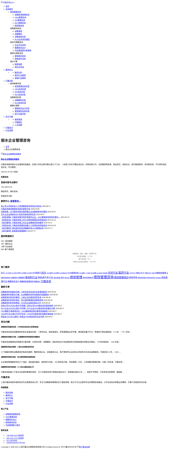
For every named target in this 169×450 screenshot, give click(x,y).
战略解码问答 (20, 100)
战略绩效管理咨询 (22, 15)
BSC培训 (14, 273)
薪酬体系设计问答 (22, 108)
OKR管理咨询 (20, 17)
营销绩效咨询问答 (22, 111)
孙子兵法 (132, 273)
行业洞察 (9, 130)
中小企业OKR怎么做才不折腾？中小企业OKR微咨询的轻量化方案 (28, 308)
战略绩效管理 (160, 273)
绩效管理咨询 (15, 12)
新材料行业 (31, 277)
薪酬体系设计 (20, 48)
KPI (19, 273)
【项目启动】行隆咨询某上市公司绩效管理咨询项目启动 (24, 220)
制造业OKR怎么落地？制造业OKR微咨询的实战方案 (22, 317)
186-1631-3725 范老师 (15, 438)
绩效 (62, 278)
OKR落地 (82, 273)
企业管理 (99, 273)
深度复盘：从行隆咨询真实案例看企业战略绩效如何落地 (24, 212)
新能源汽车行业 (45, 277)
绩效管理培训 (121, 277)
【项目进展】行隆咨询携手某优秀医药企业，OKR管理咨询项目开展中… (30, 217)
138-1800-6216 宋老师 (15, 435)
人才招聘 (18, 125)
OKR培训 (56, 273)
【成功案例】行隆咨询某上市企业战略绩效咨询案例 (22, 223)
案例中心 (9, 395)
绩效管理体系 (88, 278)
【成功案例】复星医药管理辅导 (14, 231)
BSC (3, 273)
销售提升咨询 (20, 59)
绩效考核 (133, 277)
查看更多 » (15, 201)
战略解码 (18, 34)
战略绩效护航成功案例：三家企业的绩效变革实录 (21, 297)
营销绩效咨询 (20, 56)
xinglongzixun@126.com (15, 442)
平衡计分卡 (139, 273)
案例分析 (18, 73)
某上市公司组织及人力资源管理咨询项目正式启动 (21, 206)
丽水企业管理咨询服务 (10, 159)
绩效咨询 (66, 277)
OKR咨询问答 (20, 89)
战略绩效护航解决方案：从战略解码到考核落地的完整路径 (25, 295)
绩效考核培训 (151, 278)
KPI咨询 (23, 273)
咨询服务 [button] (9, 9)
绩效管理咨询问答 (22, 86)
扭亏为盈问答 (20, 114)
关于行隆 (9, 398)
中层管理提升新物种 (23, 50)
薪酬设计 (37, 281)
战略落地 (18, 31)
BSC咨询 (8, 273)
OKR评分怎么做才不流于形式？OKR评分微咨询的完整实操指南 (27, 314)
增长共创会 (19, 67)
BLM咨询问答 (20, 103)
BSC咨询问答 (20, 95)
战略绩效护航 (20, 37)
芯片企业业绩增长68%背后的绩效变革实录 (18, 214)
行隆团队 (18, 122)
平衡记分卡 (148, 273)
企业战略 (93, 273)
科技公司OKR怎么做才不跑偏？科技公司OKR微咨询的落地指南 (27, 306)
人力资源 (87, 273)
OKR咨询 (50, 273)
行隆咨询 (46, 281)
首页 (7, 6)
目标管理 (57, 278)
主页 (7, 147)
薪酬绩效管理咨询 (27, 281)
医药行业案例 (20, 75)
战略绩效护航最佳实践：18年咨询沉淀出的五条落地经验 (24, 292)
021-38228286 (11, 440)
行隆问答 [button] (9, 81)
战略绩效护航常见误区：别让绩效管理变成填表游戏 (22, 300)
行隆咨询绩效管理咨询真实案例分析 (15, 209)
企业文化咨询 (20, 45)
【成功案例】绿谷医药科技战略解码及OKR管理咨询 (22, 228)
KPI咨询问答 (20, 92)
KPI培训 (29, 273)
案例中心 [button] (9, 70)
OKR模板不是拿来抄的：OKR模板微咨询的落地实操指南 (24, 311)
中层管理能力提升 (13, 425)
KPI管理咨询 (20, 20)
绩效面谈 (158, 277)
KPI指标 (36, 273)
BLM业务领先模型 (22, 39)
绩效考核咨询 (142, 278)
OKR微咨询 (63, 273)
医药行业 (123, 272)
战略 (153, 273)
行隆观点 (9, 128)
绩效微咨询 (19, 26)
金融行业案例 (20, 78)
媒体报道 (18, 119)
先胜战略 (104, 273)
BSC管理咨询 (20, 23)
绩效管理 (76, 277)
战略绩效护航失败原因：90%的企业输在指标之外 (21, 303)
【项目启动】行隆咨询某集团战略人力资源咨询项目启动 (24, 225)
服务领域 (9, 393)
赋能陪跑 (18, 64)
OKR (43, 272)
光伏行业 (113, 272)
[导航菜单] (14, 2)
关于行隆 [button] (9, 117)
